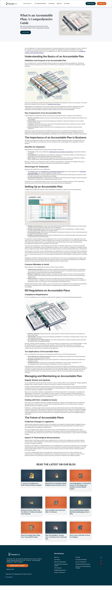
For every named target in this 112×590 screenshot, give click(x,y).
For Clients (67, 3)
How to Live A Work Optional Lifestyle (82, 567)
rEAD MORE (25, 32)
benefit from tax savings (54, 104)
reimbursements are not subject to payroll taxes (61, 151)
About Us (59, 3)
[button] (28, 3)
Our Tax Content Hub (80, 562)
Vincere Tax (18, 574)
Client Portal (90, 3)
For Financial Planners (81, 559)
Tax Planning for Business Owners (61, 564)
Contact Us (102, 3)
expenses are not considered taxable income (52, 171)
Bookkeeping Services (60, 570)
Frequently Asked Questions (82, 564)
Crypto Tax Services (59, 572)
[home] (13, 3)
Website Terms (10, 569)
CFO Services (57, 568)
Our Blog (77, 557)
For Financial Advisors (40, 3)
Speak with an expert (17, 565)
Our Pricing (51, 3)
